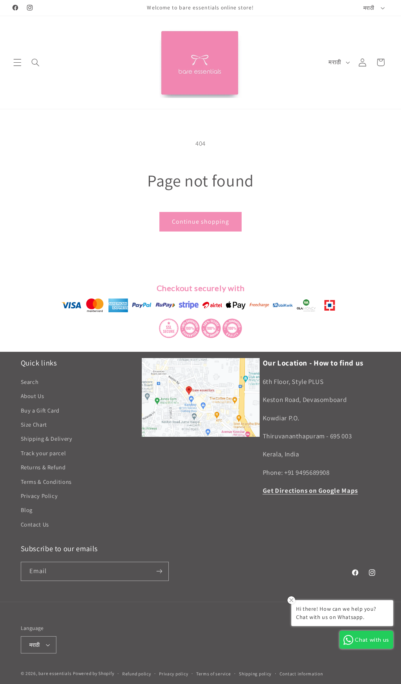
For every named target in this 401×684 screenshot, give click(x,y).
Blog (27, 510)
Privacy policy (173, 674)
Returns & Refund (43, 467)
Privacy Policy (39, 495)
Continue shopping (200, 221)
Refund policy (136, 674)
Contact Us (35, 524)
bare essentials (54, 673)
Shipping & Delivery (46, 438)
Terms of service (213, 674)
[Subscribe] (159, 571)
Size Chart (34, 424)
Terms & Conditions (46, 481)
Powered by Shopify (93, 673)
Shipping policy (255, 674)
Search (30, 381)
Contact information (301, 674)
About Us (32, 396)
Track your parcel (43, 453)
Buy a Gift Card (40, 410)
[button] (17, 62)
